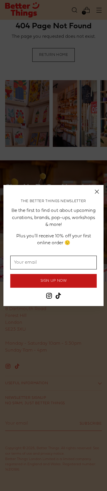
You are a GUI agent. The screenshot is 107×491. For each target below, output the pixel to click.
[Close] (96, 191)
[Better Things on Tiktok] (58, 296)
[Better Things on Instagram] (49, 296)
